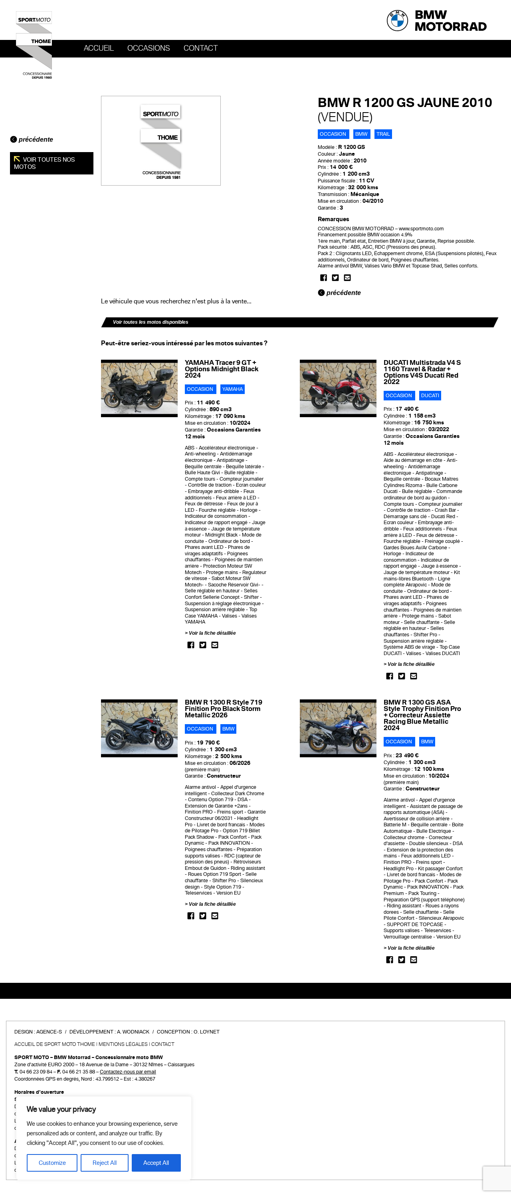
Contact (201, 48)
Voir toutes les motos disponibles (150, 322)
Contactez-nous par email (128, 1072)
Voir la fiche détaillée (212, 633)
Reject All (105, 1163)
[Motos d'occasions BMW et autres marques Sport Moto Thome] (34, 45)
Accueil (99, 48)
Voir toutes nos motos (44, 163)
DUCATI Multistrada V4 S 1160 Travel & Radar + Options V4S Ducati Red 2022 (422, 372)
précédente (35, 139)
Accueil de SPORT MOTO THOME (54, 1044)
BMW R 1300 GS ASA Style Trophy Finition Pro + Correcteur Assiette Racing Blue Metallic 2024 (422, 715)
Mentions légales (123, 1044)
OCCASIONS (148, 48)
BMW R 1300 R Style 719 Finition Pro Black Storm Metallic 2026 (223, 709)
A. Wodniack (133, 1032)
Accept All (156, 1163)
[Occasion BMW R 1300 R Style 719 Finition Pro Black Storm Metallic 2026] (139, 728)
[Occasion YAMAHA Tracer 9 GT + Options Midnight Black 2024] (139, 388)
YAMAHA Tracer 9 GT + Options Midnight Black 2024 (221, 369)
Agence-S (49, 1032)
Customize (52, 1163)
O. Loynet (207, 1032)
